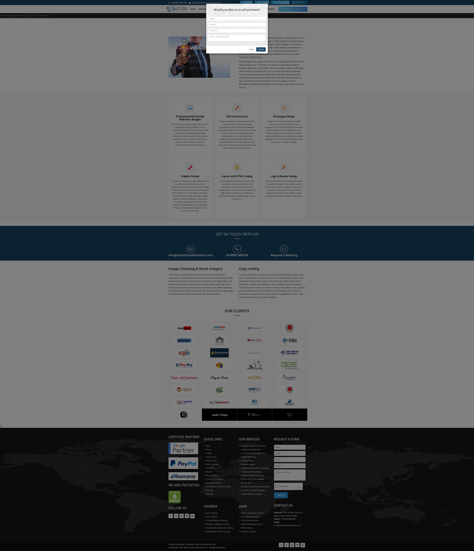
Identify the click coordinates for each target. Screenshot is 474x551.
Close (251, 49)
